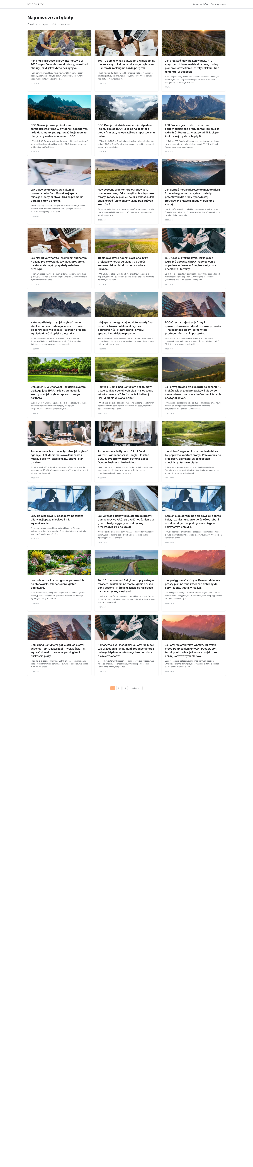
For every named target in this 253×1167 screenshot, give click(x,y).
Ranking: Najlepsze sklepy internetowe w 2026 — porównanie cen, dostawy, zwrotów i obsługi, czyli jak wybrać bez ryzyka (59, 64)
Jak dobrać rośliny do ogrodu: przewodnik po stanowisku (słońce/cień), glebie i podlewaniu (57, 584)
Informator (35, 4)
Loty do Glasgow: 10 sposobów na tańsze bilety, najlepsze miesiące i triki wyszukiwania (57, 519)
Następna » (136, 688)
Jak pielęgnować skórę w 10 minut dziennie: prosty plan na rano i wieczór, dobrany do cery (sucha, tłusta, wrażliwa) (193, 584)
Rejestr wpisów (200, 4)
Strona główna (218, 4)
